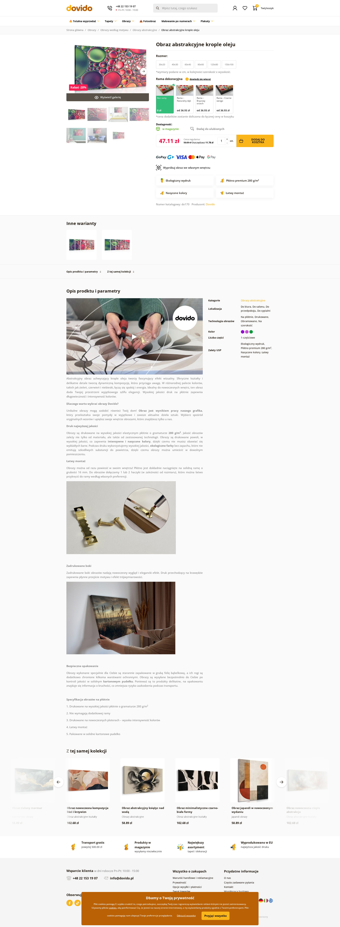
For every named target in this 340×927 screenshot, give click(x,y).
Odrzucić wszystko (186, 915)
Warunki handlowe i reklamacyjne (193, 878)
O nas (227, 878)
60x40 (188, 64)
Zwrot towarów (181, 891)
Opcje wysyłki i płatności (187, 887)
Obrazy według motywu (114, 30)
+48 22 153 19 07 (85, 878)
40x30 (175, 64)
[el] (271, 900)
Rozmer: (162, 56)
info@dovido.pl (121, 878)
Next (143, 71)
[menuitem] (84, 21)
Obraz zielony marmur (27, 808)
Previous (58, 782)
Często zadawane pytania (239, 882)
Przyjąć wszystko (215, 915)
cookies (113, 907)
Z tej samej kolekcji (119, 271)
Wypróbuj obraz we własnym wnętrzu (186, 167)
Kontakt (228, 887)
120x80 (214, 64)
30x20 (162, 64)
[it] (266, 900)
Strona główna (74, 30)
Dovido (210, 204)
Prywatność (179, 882)
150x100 (229, 64)
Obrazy (92, 30)
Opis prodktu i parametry (82, 271)
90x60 (201, 64)
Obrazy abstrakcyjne (145, 30)
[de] (261, 900)
